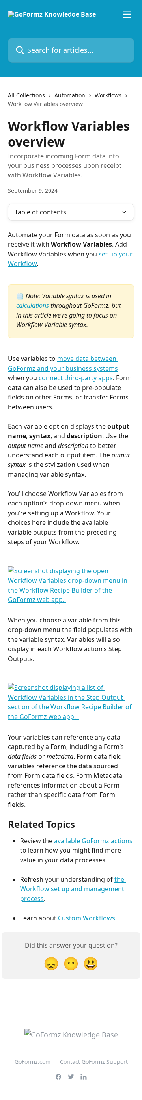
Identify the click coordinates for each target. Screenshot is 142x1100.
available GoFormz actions (93, 840)
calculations (32, 305)
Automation (69, 95)
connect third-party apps (76, 377)
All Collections (26, 95)
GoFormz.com (32, 1061)
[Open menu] (127, 14)
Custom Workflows (86, 918)
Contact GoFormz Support (94, 1061)
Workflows (108, 95)
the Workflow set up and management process (73, 889)
